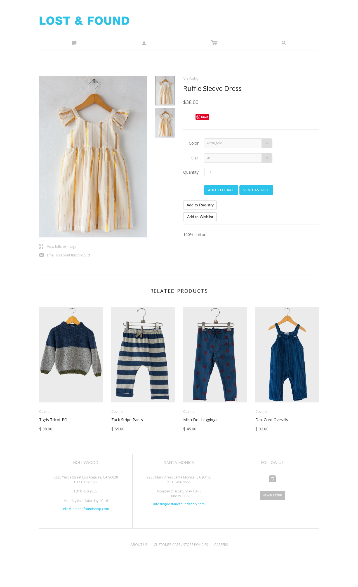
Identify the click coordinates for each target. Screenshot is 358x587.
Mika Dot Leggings (200, 419)
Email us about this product (64, 255)
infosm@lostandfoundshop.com (179, 504)
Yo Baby (190, 78)
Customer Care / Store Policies (181, 544)
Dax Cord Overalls (271, 419)
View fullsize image (58, 246)
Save (204, 117)
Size (195, 158)
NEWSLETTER (272, 495)
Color (194, 143)
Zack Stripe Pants (127, 419)
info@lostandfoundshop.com (85, 508)
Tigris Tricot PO (53, 419)
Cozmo (45, 411)
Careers (221, 544)
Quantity (191, 172)
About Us (139, 544)
